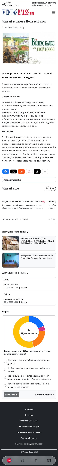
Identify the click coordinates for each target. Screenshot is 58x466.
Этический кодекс (29, 438)
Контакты (29, 409)
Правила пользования (29, 420)
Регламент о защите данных (29, 432)
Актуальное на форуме (13, 272)
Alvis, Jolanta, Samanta (41, 5)
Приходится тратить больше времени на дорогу (28, 362)
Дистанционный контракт (29, 426)
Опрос (5, 311)
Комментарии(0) (43, 394)
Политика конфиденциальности (29, 444)
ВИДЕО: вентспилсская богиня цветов (23, 201)
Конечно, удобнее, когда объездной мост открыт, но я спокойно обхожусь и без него (29, 377)
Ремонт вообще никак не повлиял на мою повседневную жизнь (28, 385)
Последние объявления (14, 231)
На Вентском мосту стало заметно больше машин (28, 369)
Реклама (29, 415)
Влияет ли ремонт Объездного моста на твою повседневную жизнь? (27, 352)
